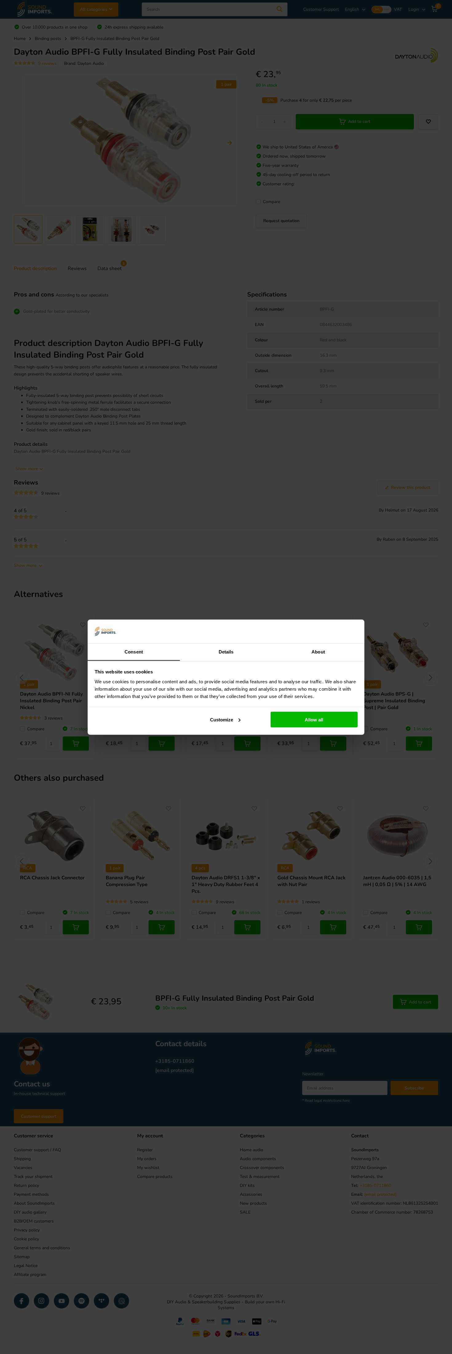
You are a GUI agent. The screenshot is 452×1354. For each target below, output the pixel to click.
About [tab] (318, 651)
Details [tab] (226, 651)
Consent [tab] (134, 651)
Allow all (314, 719)
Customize (221, 719)
